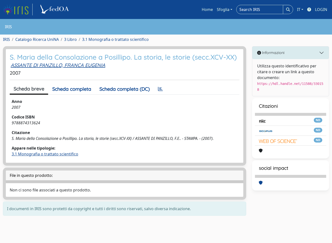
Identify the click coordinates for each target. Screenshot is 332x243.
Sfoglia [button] (223, 9)
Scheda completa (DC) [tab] (124, 89)
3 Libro (70, 39)
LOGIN (321, 9)
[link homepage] (18, 9)
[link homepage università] (55, 9)
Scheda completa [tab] (71, 89)
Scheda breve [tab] (29, 89)
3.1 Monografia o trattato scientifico (115, 39)
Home (207, 9)
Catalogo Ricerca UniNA (37, 39)
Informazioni (272, 52)
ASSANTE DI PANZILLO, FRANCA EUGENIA (58, 65)
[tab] (160, 89)
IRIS (6, 39)
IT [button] (298, 9)
